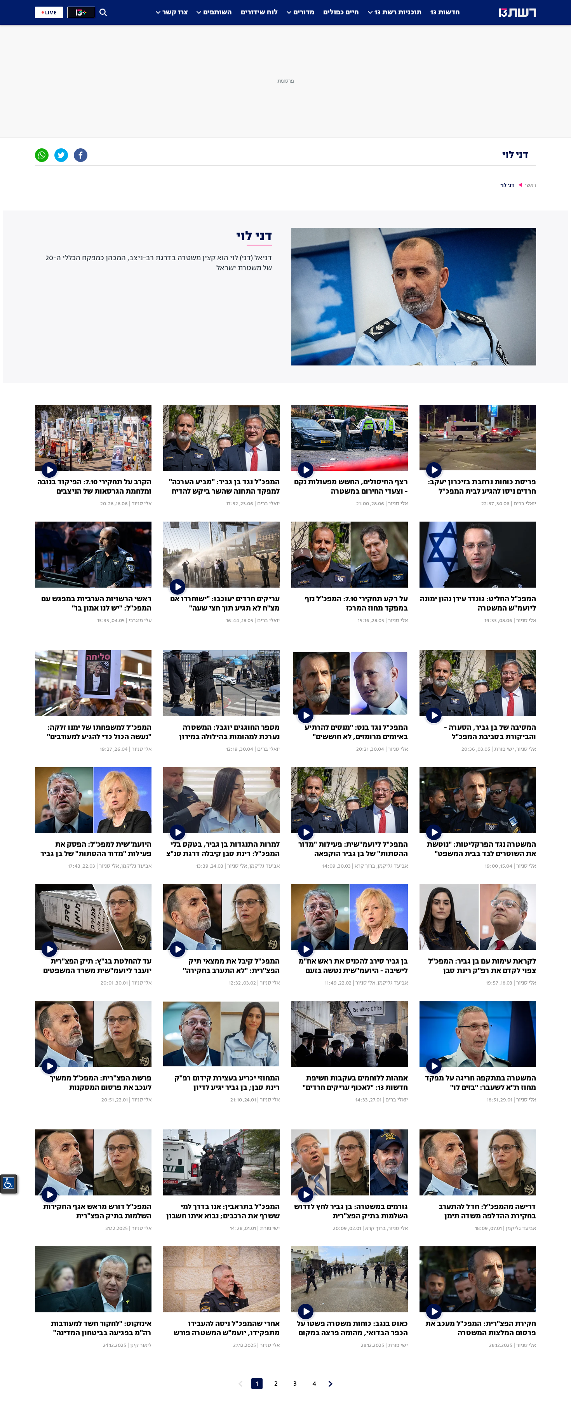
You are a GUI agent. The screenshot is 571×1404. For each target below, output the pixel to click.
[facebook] (80, 155)
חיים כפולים (341, 12)
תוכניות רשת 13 (397, 12)
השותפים (217, 12)
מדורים (303, 12)
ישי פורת (504, 749)
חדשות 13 (445, 12)
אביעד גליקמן (393, 866)
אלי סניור (398, 503)
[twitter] (61, 155)
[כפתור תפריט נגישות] (8, 1183)
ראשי (530, 185)
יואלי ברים (525, 503)
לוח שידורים (259, 12)
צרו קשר (175, 12)
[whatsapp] (42, 155)
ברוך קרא (365, 866)
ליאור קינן (140, 1345)
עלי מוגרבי (140, 620)
